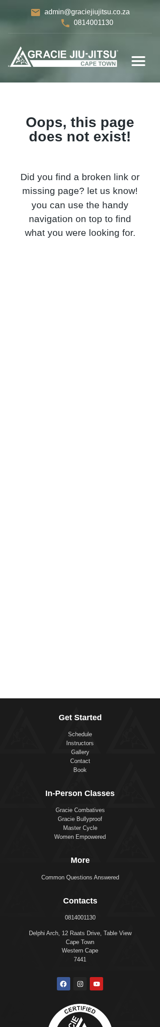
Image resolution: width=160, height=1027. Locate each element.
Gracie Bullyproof (80, 819)
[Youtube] (96, 983)
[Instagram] (80, 983)
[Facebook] (63, 983)
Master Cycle (80, 828)
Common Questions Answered (80, 877)
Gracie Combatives (80, 810)
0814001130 (93, 22)
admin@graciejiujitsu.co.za (87, 12)
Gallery (80, 752)
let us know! (112, 191)
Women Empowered (80, 836)
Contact (80, 761)
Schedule (80, 734)
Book (80, 770)
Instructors (80, 743)
